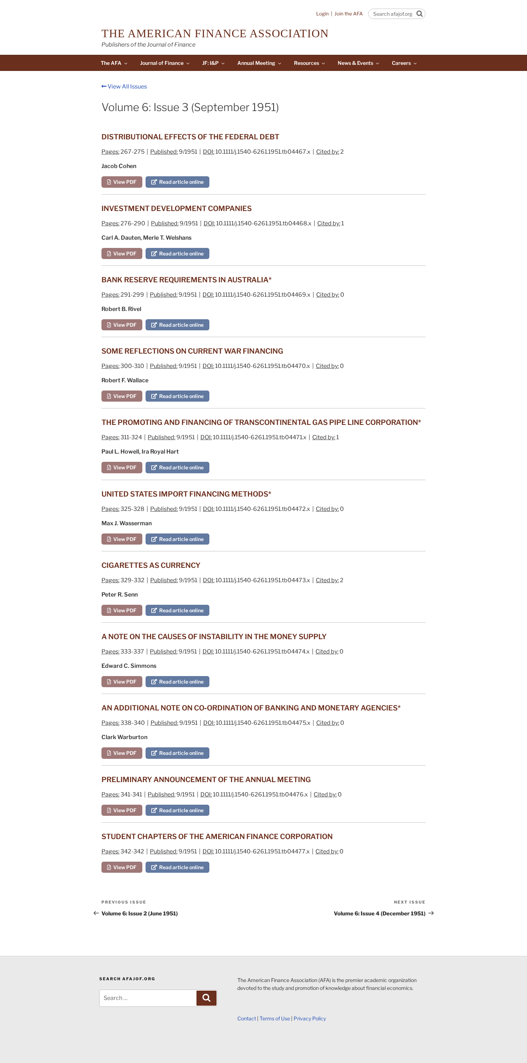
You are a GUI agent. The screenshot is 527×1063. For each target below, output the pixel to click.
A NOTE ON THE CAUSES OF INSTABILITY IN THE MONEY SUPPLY (214, 636)
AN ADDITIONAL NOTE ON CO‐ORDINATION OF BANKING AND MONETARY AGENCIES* (251, 708)
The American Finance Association (215, 33)
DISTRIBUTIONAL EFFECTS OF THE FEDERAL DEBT (190, 137)
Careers (401, 63)
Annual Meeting (256, 63)
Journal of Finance (162, 63)
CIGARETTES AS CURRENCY (150, 565)
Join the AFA (348, 13)
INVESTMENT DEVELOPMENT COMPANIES (176, 208)
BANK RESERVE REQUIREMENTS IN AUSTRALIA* (186, 280)
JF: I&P (210, 63)
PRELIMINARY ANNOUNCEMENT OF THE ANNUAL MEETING (206, 779)
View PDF (124, 182)
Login (322, 13)
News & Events (355, 63)
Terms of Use (275, 1018)
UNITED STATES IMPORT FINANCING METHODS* (186, 494)
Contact (246, 1018)
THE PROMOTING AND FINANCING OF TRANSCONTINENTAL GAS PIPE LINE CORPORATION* (261, 422)
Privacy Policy (310, 1018)
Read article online (180, 182)
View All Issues (126, 86)
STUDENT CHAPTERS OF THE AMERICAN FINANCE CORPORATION (217, 836)
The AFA (111, 63)
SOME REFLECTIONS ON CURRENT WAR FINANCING (192, 351)
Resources (306, 63)
